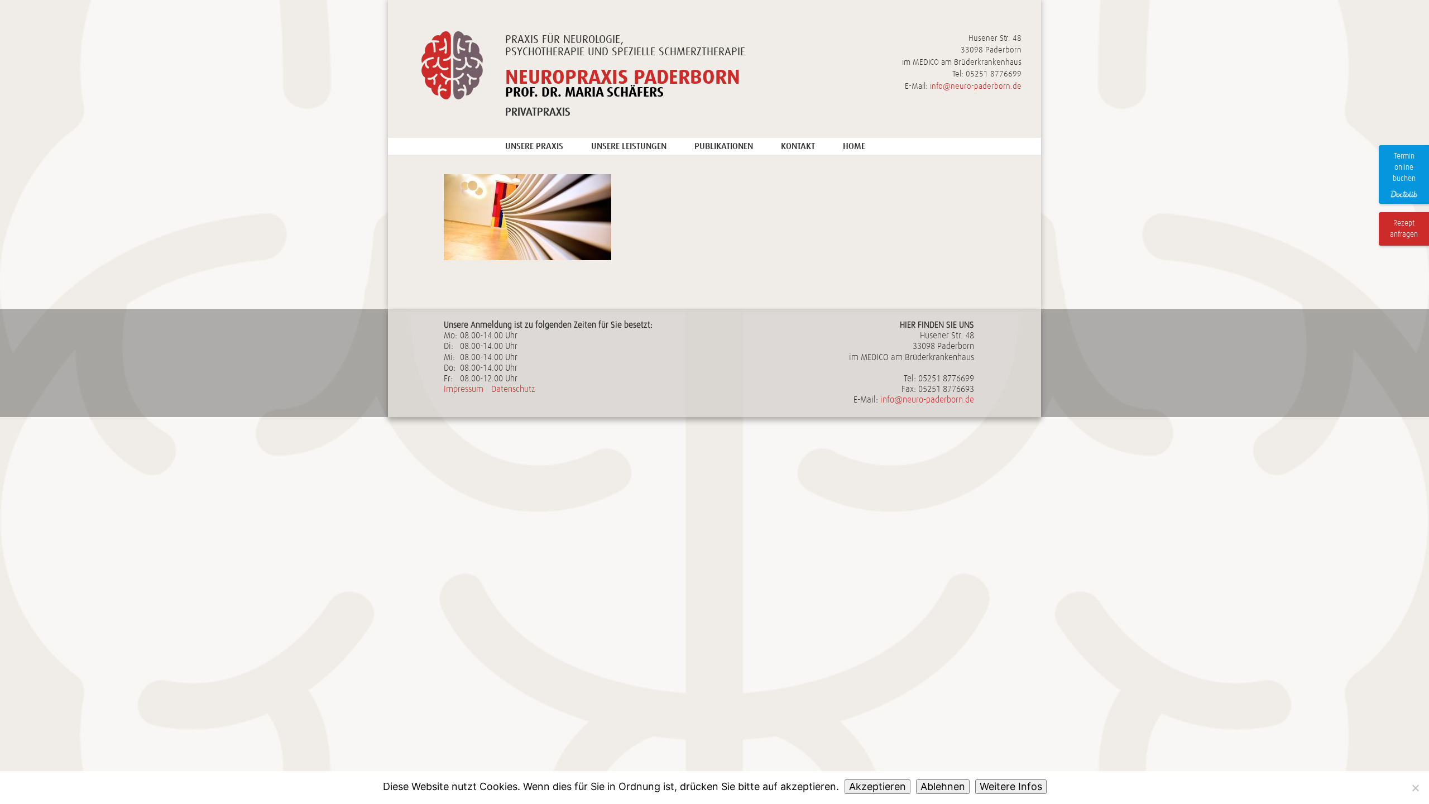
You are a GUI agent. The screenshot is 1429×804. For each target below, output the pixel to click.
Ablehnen (942, 786)
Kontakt (798, 146)
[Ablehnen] (1415, 787)
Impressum (463, 389)
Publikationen (723, 146)
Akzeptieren (877, 786)
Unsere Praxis (534, 146)
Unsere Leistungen (628, 146)
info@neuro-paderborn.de (976, 86)
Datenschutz (513, 389)
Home (854, 146)
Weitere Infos (1011, 786)
